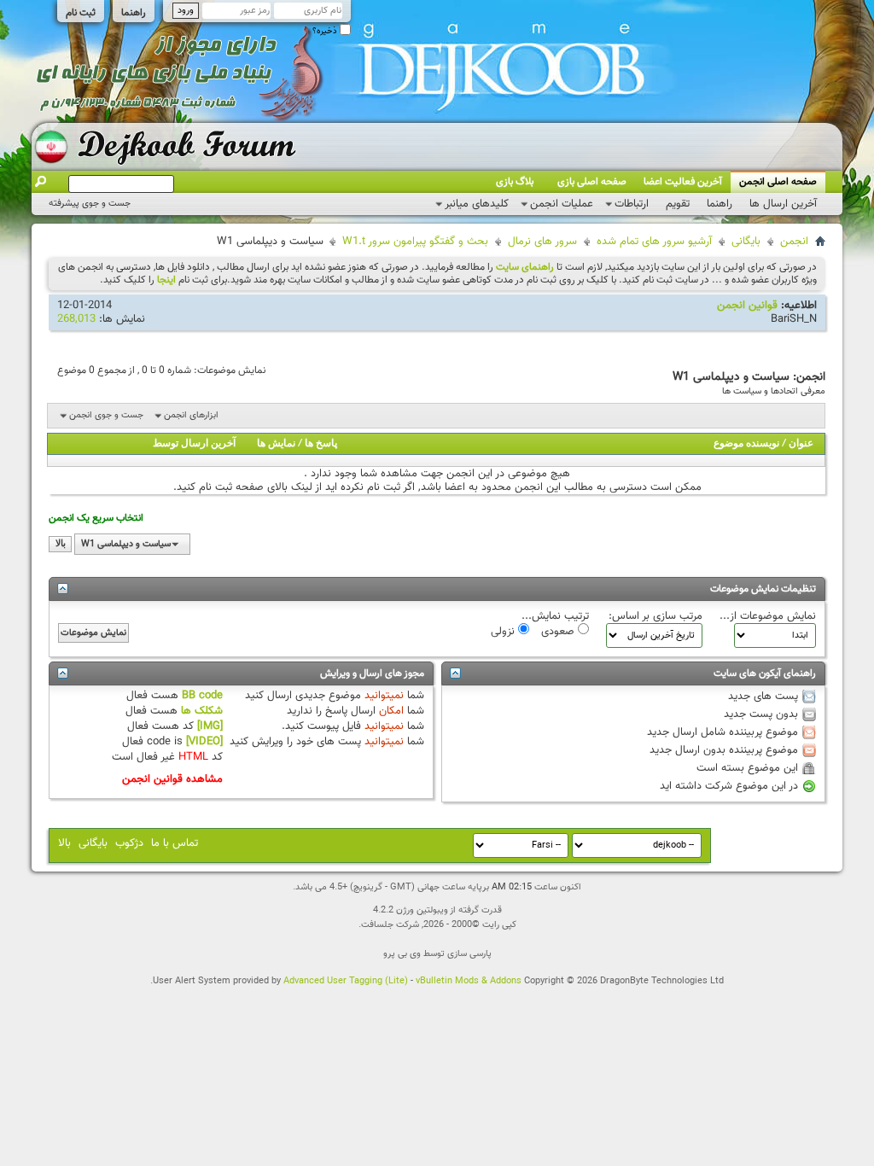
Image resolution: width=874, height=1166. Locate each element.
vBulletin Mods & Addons (468, 981)
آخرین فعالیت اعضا (683, 181)
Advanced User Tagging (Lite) (345, 981)
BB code (202, 695)
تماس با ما (174, 843)
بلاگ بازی (514, 181)
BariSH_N (794, 319)
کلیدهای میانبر (477, 204)
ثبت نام (81, 12)
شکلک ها (202, 711)
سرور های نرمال (542, 241)
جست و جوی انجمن (106, 415)
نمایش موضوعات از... (768, 616)
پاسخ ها (321, 444)
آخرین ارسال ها (783, 204)
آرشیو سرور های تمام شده (654, 241)
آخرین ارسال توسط (194, 444)
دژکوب (129, 843)
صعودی (559, 630)
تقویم (678, 204)
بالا (60, 544)
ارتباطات (632, 204)
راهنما (133, 12)
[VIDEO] (204, 741)
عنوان (801, 444)
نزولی (504, 630)
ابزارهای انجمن (191, 415)
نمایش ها (276, 444)
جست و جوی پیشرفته (90, 203)
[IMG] (210, 726)
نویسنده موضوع (746, 444)
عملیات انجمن (561, 204)
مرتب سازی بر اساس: (655, 616)
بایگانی (745, 241)
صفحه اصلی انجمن (778, 181)
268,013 (76, 319)
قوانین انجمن (747, 305)
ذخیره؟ (326, 31)
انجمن (794, 241)
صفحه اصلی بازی (591, 181)
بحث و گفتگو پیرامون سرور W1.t (415, 241)
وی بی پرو (402, 954)
